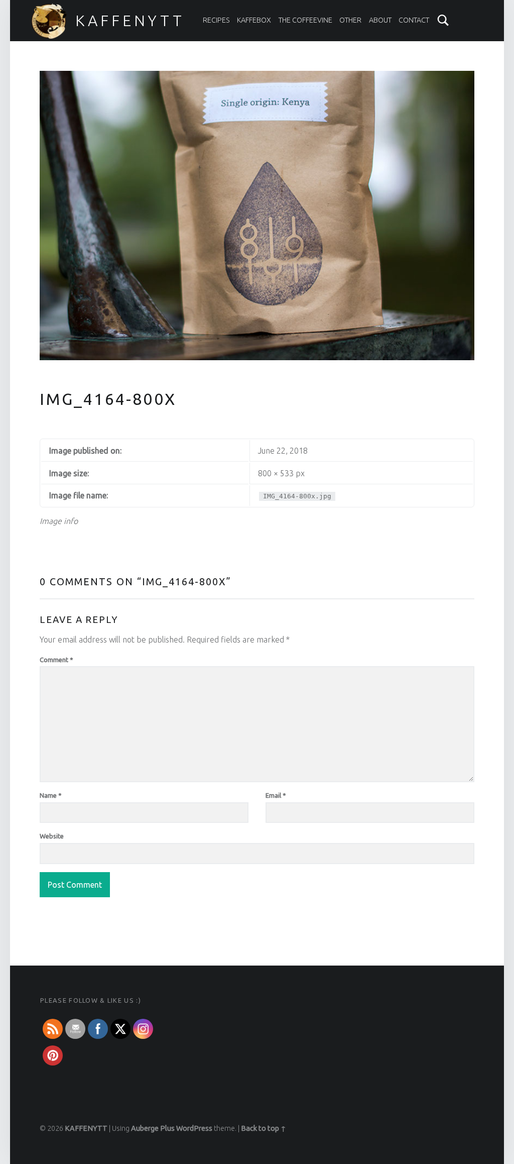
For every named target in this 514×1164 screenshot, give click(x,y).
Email (276, 795)
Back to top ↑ (263, 1128)
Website (52, 835)
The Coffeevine (305, 20)
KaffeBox (254, 20)
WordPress (194, 1128)
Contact (414, 20)
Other (350, 20)
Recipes (216, 20)
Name (51, 795)
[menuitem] (216, 20)
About (380, 20)
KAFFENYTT (130, 20)
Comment (56, 659)
